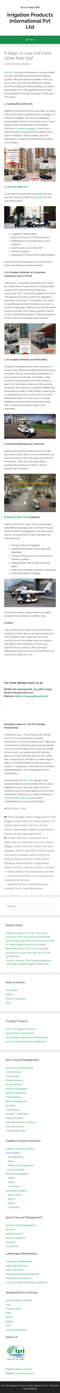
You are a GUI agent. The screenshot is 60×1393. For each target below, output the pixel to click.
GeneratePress (30, 1388)
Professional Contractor (18, 1278)
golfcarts (39, 197)
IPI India (43, 825)
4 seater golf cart (36, 838)
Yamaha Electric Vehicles (19, 1300)
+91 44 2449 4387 (30, 7)
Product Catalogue (16, 998)
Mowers (10, 1229)
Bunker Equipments (16, 1093)
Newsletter (12, 990)
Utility (9, 1313)
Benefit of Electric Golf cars (20, 948)
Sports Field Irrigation (17, 1173)
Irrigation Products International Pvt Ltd (30, 21)
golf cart (28, 780)
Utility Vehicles (13, 1097)
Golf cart (17, 867)
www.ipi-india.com (25, 1373)
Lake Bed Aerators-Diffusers (21, 1122)
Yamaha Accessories (16, 1329)
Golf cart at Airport (33, 867)
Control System (16, 1169)
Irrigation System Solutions (20, 1148)
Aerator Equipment (16, 1237)
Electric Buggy (33, 817)
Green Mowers (14, 1072)
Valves (11, 1161)
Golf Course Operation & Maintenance (26, 1041)
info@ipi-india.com (22, 1369)
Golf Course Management (19, 1067)
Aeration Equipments (17, 1088)
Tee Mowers (12, 1076)
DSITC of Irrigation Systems (21, 1029)
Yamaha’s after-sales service (19, 797)
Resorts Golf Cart (17, 186)
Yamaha (24, 741)
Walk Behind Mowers (17, 1265)
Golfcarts (9, 72)
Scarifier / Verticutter (17, 1113)
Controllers (14, 1186)
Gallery (9, 994)
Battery (10, 1321)
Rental (9, 1317)
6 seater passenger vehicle (29, 128)
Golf (8, 1304)
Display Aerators (14, 1118)
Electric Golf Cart (17, 517)
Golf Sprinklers (15, 1157)
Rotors (11, 1178)
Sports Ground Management (21, 1225)
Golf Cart (33, 825)
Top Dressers (13, 1109)
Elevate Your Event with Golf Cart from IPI (28, 952)
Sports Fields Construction (20, 1033)
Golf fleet (49, 867)
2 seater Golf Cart (16, 838)
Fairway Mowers (14, 1080)
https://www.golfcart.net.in (31, 696)
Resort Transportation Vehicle (20, 829)
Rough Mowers (14, 1084)
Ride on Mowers (14, 1269)
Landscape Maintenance (19, 1261)
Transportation (13, 1308)
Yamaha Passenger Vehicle (27, 833)
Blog (8, 1002)
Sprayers (10, 1105)
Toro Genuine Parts (16, 1130)
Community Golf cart (33, 842)
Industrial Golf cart (34, 871)
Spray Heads (14, 1194)
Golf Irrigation (13, 1152)
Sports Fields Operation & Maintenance (26, 1037)
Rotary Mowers (14, 1233)
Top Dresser (12, 1246)
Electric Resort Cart (44, 821)
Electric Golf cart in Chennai (30, 850)
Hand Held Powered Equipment (23, 1274)
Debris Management (16, 1101)
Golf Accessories (15, 1126)
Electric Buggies (16, 817)
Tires (8, 1325)
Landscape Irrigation (16, 1190)
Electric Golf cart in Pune (27, 859)
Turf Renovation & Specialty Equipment (27, 1282)
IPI (13, 762)
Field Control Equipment (21, 1165)
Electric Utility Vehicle (15, 825)
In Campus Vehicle (14, 871)
